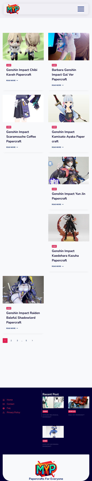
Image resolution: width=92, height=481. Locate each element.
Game (9, 65)
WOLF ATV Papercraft (76, 415)
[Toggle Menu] (81, 9)
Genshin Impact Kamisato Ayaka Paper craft (68, 136)
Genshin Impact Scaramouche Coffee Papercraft (21, 136)
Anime (45, 411)
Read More (12, 80)
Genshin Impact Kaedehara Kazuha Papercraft (65, 256)
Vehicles (72, 411)
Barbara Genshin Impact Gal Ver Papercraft (64, 74)
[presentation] (23, 46)
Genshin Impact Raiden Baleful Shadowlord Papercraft (23, 318)
